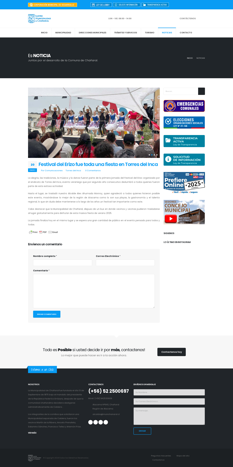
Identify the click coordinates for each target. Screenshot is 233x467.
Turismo (149, 32)
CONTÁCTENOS (188, 18)
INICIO (44, 32)
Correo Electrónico (107, 256)
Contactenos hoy (171, 352)
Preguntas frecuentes (161, 455)
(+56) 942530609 (103, 398)
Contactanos (158, 460)
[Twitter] (192, 5)
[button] (149, 154)
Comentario (40, 270)
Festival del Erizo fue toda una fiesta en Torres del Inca (98, 164)
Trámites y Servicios (125, 32)
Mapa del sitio (182, 455)
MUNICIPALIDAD (63, 32)
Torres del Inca (73, 170)
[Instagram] (202, 5)
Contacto (186, 32)
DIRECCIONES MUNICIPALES (92, 32)
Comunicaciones (54, 170)
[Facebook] (187, 5)
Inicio (190, 58)
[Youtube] (197, 5)
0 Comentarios (93, 170)
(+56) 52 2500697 (108, 391)
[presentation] (32, 122)
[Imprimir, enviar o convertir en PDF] (43, 232)
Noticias (167, 32)
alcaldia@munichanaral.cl (106, 414)
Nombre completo (44, 256)
